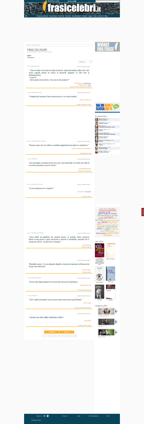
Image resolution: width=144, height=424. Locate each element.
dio (111, 228)
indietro (51, 332)
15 (65, 336)
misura (65, 264)
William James (102, 147)
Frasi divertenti (76, 16)
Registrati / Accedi (53, 1)
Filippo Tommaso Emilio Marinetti (81, 148)
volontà (107, 235)
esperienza (88, 171)
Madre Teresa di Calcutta (104, 143)
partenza (74, 282)
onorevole (68, 163)
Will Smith (80, 191)
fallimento (85, 325)
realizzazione (111, 226)
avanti (67, 332)
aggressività (85, 153)
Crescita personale (36, 277)
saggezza (114, 228)
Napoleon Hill (102, 129)
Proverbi (84, 16)
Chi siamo (64, 416)
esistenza (102, 231)
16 (68, 336)
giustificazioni (87, 307)
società (73, 70)
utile (85, 163)
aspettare (46, 237)
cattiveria (82, 307)
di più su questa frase (84, 66)
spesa (38, 163)
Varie (95, 16)
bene (105, 222)
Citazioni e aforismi (42, 16)
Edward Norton (82, 85)
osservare (74, 264)
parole (115, 215)
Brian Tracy (101, 126)
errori (51, 163)
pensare (104, 212)
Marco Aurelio (86, 270)
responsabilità (87, 86)
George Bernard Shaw (85, 168)
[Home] (72, 7)
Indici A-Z (100, 16)
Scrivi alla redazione (93, 416)
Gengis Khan (87, 320)
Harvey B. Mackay (103, 133)
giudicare (112, 231)
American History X (35, 66)
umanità (101, 218)
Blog (106, 16)
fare (48, 96)
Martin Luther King (85, 285)
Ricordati (33, 264)
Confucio (101, 122)
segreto (33, 96)
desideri (89, 196)
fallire (61, 317)
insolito (73, 96)
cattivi (36, 300)
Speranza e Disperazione (38, 233)
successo (43, 96)
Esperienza (34, 158)
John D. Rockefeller (85, 100)
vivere (107, 230)
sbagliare (101, 208)
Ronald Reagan (86, 245)
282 (75, 336)
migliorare (81, 86)
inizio (60, 300)
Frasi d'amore (53, 16)
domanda (32, 75)
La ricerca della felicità (37, 184)
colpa (38, 70)
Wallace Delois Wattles (104, 140)
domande (77, 86)
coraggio (108, 220)
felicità (109, 208)
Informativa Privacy (36, 420)
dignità (58, 264)
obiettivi (99, 229)
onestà (103, 228)
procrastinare (108, 225)
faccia (31, 239)
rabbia (46, 317)
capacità (118, 220)
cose (54, 96)
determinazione (101, 233)
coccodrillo (72, 239)
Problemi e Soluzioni (37, 92)
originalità (84, 104)
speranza (89, 247)
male (99, 224)
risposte (37, 73)
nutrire (63, 239)
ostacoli (46, 282)
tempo (108, 229)
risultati (115, 218)
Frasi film (61, 16)
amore (105, 220)
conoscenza (113, 220)
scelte (103, 225)
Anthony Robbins (103, 136)
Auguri (90, 16)
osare (99, 223)
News (79, 416)
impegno (112, 222)
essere (74, 145)
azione (33, 317)
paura (117, 225)
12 (55, 336)
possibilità (113, 225)
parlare (108, 217)
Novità (107, 416)
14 (62, 336)
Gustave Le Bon (102, 151)
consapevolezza (104, 215)
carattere (57, 145)
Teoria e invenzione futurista (38, 141)
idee (117, 228)
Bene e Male (34, 295)
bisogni (84, 290)
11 (52, 336)
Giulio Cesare (87, 303)
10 (49, 336)
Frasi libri (68, 16)
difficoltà (89, 290)
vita (59, 80)
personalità (113, 232)
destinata (53, 317)
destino (105, 208)
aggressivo (65, 145)
